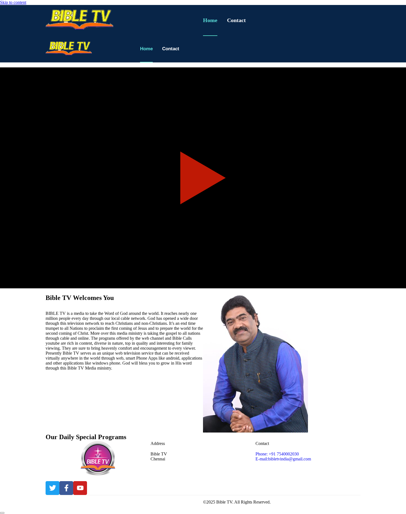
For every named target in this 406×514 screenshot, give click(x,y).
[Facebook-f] (66, 488)
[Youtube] (80, 488)
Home (210, 20)
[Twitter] (52, 488)
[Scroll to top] (2, 513)
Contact (236, 20)
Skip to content (13, 2)
